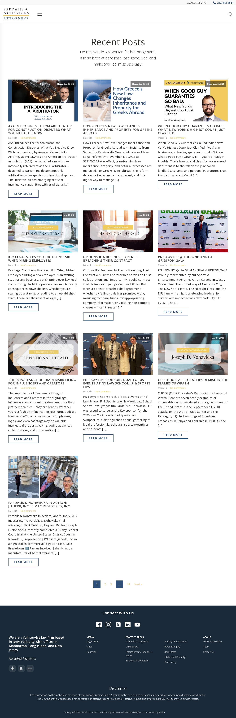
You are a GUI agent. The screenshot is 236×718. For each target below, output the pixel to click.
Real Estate (170, 651)
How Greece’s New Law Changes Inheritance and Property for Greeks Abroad (117, 129)
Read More (23, 193)
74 (128, 584)
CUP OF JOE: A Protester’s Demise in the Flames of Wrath (193, 381)
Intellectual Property (174, 657)
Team (206, 646)
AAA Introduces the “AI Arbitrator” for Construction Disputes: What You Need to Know (40, 129)
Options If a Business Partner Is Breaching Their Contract (112, 258)
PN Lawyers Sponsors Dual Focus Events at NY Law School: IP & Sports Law (117, 383)
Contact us (208, 651)
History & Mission (212, 641)
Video (89, 646)
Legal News (93, 641)
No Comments (28, 137)
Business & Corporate (137, 660)
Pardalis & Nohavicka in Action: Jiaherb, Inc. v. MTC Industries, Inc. (40, 504)
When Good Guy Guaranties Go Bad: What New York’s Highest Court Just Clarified (191, 129)
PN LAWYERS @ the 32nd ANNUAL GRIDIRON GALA (186, 258)
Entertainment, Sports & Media (139, 653)
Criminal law (132, 646)
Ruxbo (162, 712)
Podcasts (91, 651)
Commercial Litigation (137, 641)
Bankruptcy (170, 662)
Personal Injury (172, 646)
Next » (138, 584)
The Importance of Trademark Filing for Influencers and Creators (42, 381)
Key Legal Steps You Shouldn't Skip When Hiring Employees (40, 258)
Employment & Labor (175, 641)
